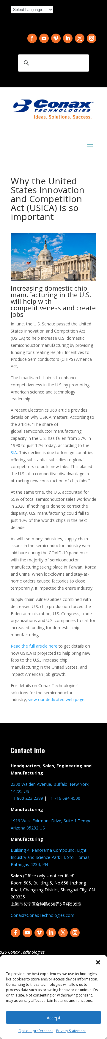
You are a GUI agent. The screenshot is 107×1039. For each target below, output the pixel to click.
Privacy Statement (71, 1030)
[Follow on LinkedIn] (68, 38)
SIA (14, 452)
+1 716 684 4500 (64, 798)
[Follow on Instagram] (91, 38)
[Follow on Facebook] (32, 38)
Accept (54, 1018)
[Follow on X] (79, 38)
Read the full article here (34, 646)
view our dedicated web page (56, 699)
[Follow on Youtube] (44, 38)
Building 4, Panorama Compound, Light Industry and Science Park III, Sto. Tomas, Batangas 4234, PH (51, 857)
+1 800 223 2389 (27, 798)
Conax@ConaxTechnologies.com (42, 915)
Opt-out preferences (35, 1030)
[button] (98, 962)
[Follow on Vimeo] (56, 38)
